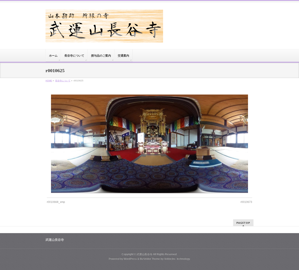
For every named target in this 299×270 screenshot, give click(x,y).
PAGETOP (243, 222)
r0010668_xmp (56, 202)
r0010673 (246, 202)
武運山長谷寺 (144, 254)
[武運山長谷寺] (104, 37)
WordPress (130, 258)
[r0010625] (149, 144)
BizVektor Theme (150, 258)
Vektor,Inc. (170, 258)
